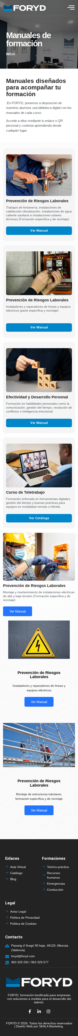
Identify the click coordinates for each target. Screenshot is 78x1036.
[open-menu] (71, 8)
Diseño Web (24, 1026)
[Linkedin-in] (39, 1011)
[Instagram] (48, 1011)
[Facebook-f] (30, 1011)
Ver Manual (18, 611)
